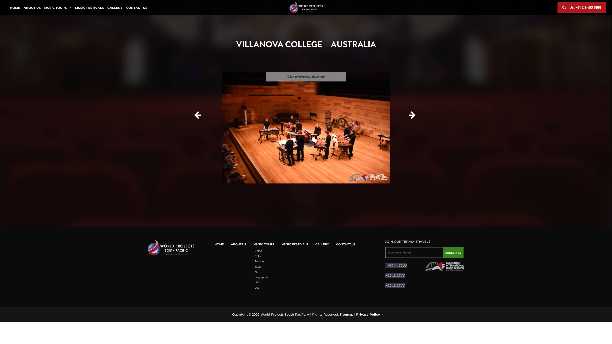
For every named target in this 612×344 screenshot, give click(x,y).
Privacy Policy (368, 314)
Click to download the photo (306, 76)
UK (257, 282)
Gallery (115, 8)
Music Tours (55, 8)
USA (257, 287)
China (258, 251)
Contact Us (136, 8)
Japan (258, 266)
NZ (256, 272)
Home (15, 8)
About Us (32, 8)
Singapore (261, 277)
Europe (259, 261)
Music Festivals (89, 8)
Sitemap (346, 314)
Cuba (258, 256)
